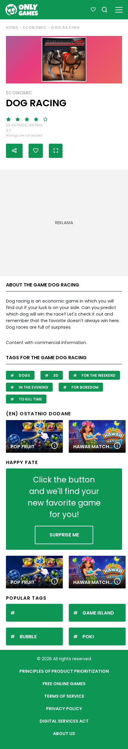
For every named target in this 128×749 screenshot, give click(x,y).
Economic (35, 27)
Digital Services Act (64, 721)
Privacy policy (64, 709)
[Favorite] (93, 9)
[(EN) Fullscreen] (56, 151)
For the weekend (98, 375)
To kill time (30, 399)
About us (64, 734)
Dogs (24, 375)
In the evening (33, 387)
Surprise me (64, 534)
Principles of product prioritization (64, 671)
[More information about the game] (54, 446)
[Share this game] (14, 151)
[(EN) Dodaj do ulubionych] (36, 151)
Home (12, 27)
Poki (88, 636)
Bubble (28, 636)
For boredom (85, 387)
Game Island (98, 612)
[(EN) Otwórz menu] (119, 8)
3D (55, 375)
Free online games (64, 684)
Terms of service (64, 696)
